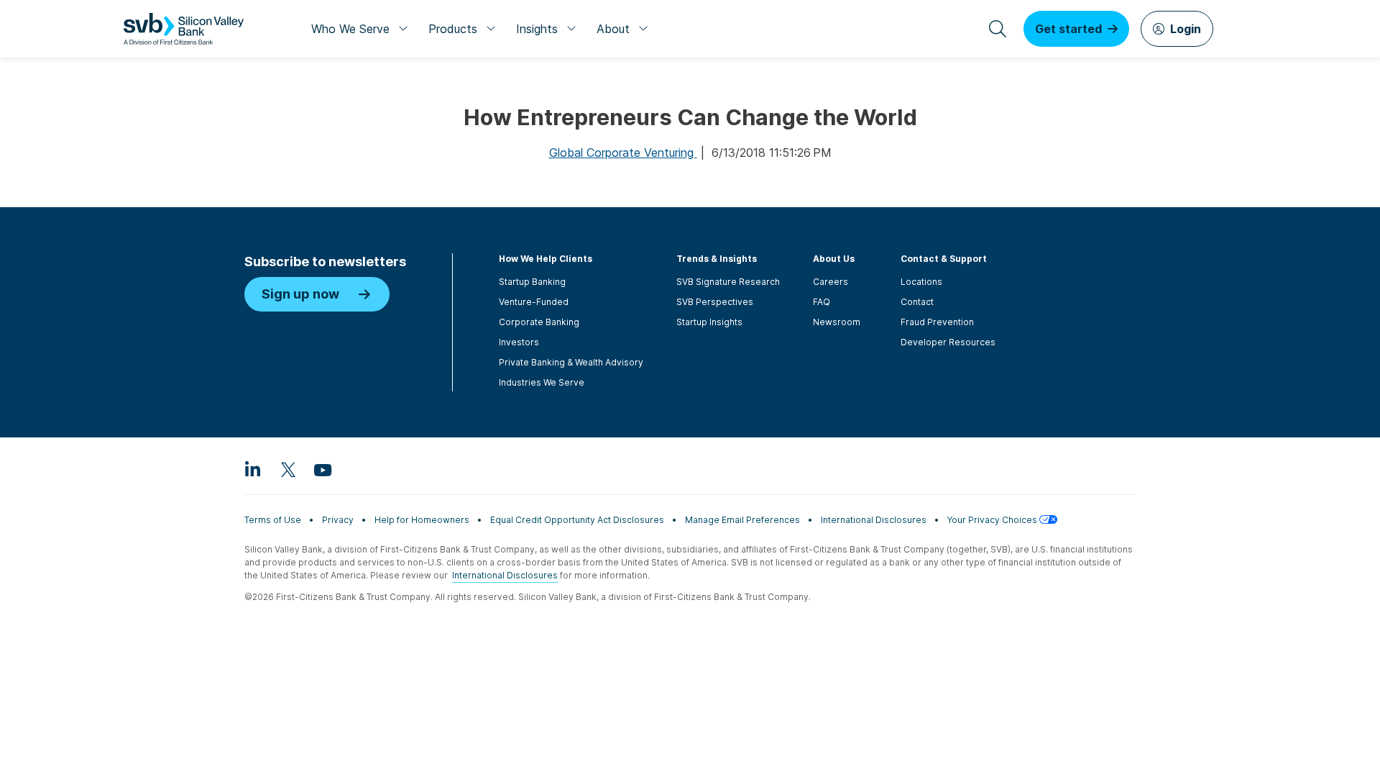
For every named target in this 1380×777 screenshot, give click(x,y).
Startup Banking (532, 281)
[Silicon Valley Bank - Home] (184, 29)
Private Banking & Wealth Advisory (571, 362)
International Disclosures (873, 519)
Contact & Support (944, 258)
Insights (537, 29)
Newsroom (836, 322)
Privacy (338, 519)
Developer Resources (948, 342)
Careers (830, 281)
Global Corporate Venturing (623, 152)
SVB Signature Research (728, 281)
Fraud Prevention (937, 322)
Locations (921, 281)
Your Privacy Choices (993, 519)
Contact (917, 301)
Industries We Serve (541, 382)
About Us (834, 258)
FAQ (821, 301)
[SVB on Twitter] (287, 469)
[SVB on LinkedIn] (253, 469)
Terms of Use (272, 519)
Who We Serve (350, 29)
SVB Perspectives (714, 301)
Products (452, 29)
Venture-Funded (534, 301)
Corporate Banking (539, 322)
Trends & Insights (716, 258)
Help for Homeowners (421, 519)
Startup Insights (709, 322)
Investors (519, 342)
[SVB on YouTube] (322, 469)
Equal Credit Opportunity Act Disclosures (577, 519)
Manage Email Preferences (742, 519)
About (613, 29)
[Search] (997, 29)
